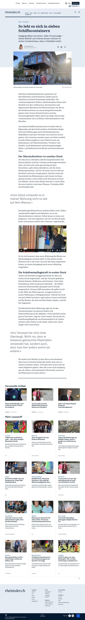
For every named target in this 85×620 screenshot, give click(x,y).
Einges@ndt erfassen (54, 3)
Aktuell (27, 13)
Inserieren (31, 3)
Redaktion (60, 595)
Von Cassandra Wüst (28, 46)
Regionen (47, 600)
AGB (59, 600)
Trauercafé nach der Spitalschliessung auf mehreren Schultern (39, 405)
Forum (50, 13)
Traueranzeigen (57, 13)
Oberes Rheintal (49, 604)
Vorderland (47, 605)
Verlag (59, 597)
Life (39, 13)
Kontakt (60, 599)
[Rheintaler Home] (12, 12)
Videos (35, 13)
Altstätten (7, 412)
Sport (31, 13)
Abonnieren (76, 3)
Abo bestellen (61, 590)
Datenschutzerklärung (63, 602)
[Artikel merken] (58, 47)
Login (69, 3)
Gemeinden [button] (74, 6)
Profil (46, 590)
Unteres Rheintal (49, 602)
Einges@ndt (28, 14)
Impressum (23, 617)
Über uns (24, 3)
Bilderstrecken (44, 13)
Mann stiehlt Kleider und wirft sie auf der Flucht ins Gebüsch (14, 405)
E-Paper (18, 3)
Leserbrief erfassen (41, 3)
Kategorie (34, 590)
